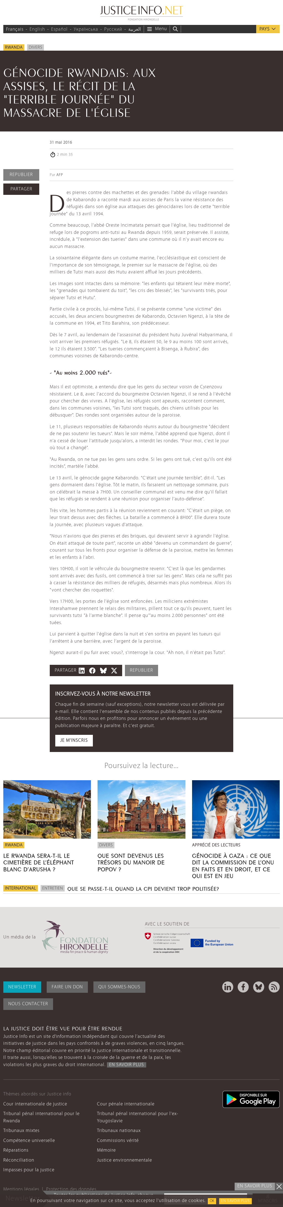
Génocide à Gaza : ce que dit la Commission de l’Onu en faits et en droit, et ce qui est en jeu (233, 865)
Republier (21, 174)
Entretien (52, 888)
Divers (35, 47)
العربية (134, 29)
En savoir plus (235, 1201)
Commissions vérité (118, 1140)
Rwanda (14, 47)
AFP (59, 175)
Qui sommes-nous (119, 987)
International (20, 888)
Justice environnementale (124, 1160)
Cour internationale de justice (35, 1104)
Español (59, 29)
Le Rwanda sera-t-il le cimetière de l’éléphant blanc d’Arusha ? (38, 861)
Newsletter (22, 987)
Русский (113, 29)
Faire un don (67, 987)
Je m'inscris (74, 740)
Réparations (15, 1150)
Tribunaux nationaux (119, 1130)
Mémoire (106, 1150)
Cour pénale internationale (125, 1104)
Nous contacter (28, 1004)
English (37, 29)
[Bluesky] (258, 987)
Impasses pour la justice (28, 1170)
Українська (86, 29)
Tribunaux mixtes (21, 1130)
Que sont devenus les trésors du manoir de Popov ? (131, 861)
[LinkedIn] (227, 987)
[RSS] (274, 987)
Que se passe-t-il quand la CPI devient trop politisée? (143, 888)
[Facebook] (243, 987)
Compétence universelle (29, 1140)
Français (14, 29)
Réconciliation (18, 1160)
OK (212, 1201)
